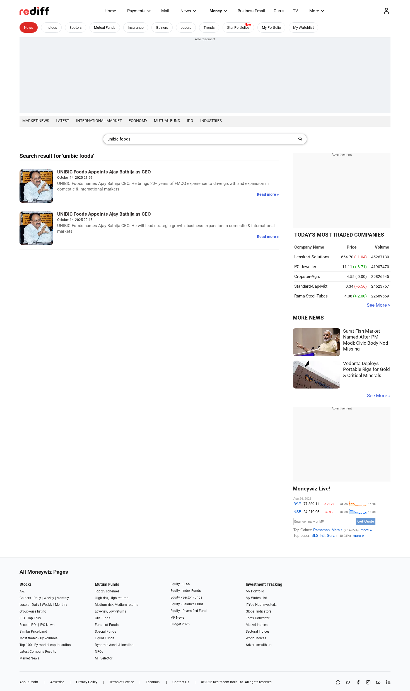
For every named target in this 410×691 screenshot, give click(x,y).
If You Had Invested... (262, 605)
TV (295, 10)
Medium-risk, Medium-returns (116, 605)
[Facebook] (358, 682)
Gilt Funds (102, 618)
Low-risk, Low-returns (110, 611)
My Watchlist (303, 27)
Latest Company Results (38, 652)
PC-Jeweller (305, 266)
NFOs (99, 652)
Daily (37, 598)
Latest (62, 120)
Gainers (162, 27)
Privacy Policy (86, 682)
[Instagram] (368, 682)
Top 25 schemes (107, 591)
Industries (211, 120)
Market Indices (256, 625)
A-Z (22, 591)
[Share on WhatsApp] (338, 682)
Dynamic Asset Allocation (114, 645)
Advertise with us (258, 645)
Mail (165, 10)
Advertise (57, 682)
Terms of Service (121, 682)
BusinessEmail (251, 10)
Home (110, 10)
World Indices (256, 638)
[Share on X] (348, 682)
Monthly (63, 598)
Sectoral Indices (257, 631)
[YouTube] (378, 682)
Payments (136, 10)
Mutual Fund (167, 120)
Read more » (268, 194)
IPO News (47, 625)
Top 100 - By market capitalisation (45, 645)
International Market (99, 120)
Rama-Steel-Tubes (311, 296)
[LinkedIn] (388, 682)
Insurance (136, 27)
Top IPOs (34, 618)
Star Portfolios (238, 27)
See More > (378, 305)
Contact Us (180, 682)
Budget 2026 (180, 624)
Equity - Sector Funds (186, 597)
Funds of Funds (107, 625)
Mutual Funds (104, 27)
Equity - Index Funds (185, 591)
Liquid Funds (104, 638)
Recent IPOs (28, 625)
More (314, 10)
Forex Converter (257, 618)
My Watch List (256, 598)
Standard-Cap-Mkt (310, 286)
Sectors (75, 27)
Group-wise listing (33, 611)
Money (215, 10)
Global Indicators (258, 611)
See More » (378, 395)
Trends (209, 27)
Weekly (49, 598)
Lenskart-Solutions (311, 256)
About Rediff (29, 682)
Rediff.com (221, 682)
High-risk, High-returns (111, 598)
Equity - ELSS (180, 584)
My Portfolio (271, 27)
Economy (138, 120)
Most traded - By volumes (38, 638)
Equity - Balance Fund (186, 604)
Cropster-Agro (307, 276)
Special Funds (105, 631)
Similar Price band (33, 631)
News (185, 10)
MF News (177, 617)
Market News (35, 120)
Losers (185, 27)
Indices (51, 27)
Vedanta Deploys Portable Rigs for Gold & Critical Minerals (366, 369)
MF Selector (103, 658)
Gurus (279, 10)
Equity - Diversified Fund (188, 611)
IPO (190, 120)
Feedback (153, 682)
